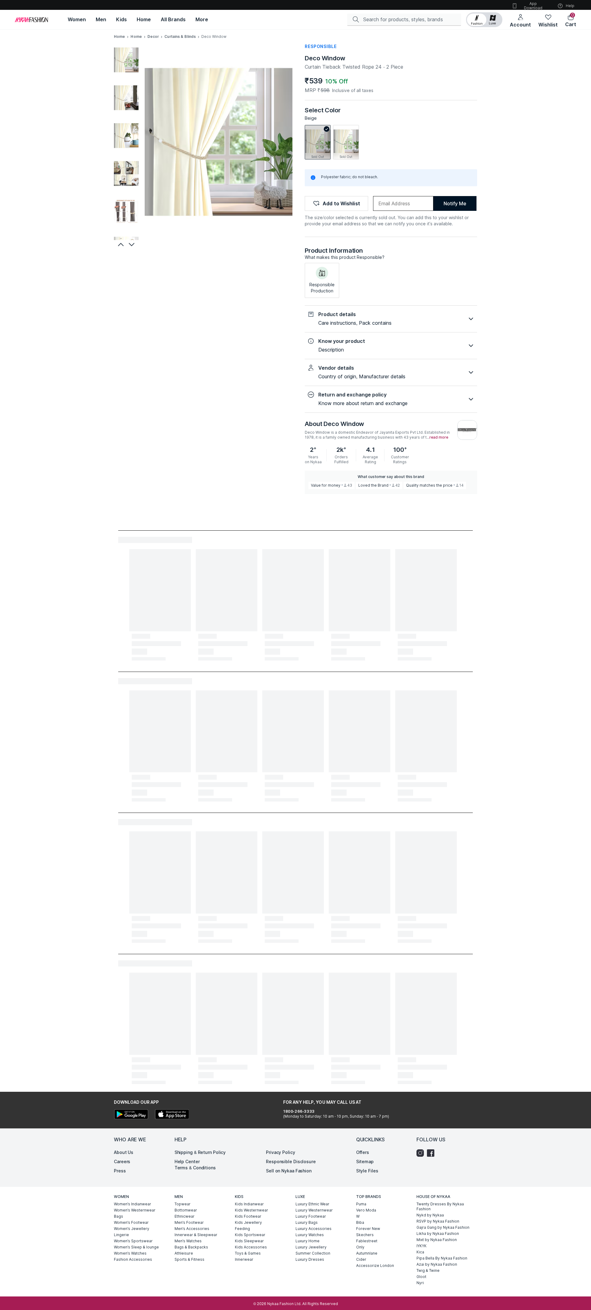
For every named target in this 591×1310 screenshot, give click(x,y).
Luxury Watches (310, 1234)
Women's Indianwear (132, 1204)
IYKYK (421, 1246)
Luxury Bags (307, 1222)
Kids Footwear (248, 1216)
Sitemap (365, 1161)
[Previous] (120, 244)
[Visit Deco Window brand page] (467, 430)
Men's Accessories (192, 1228)
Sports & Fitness (189, 1259)
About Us (123, 1152)
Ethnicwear (185, 1216)
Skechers (365, 1234)
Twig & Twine (428, 1270)
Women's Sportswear (133, 1241)
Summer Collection (313, 1253)
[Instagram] (421, 1153)
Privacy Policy (280, 1152)
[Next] (132, 244)
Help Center (187, 1161)
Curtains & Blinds (180, 36)
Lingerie (121, 1234)
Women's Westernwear (134, 1210)
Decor (153, 36)
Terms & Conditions (195, 1167)
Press (120, 1170)
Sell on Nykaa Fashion (289, 1170)
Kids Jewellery (248, 1222)
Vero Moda (366, 1210)
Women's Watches (130, 1253)
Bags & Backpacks (191, 1247)
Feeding (242, 1228)
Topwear (183, 1204)
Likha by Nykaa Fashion (437, 1233)
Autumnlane (366, 1253)
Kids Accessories (251, 1247)
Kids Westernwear (251, 1210)
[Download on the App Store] (172, 1115)
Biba (360, 1222)
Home (119, 36)
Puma (361, 1204)
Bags (118, 1216)
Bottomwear (186, 1210)
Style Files (367, 1170)
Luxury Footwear (311, 1216)
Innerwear (244, 1259)
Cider (361, 1259)
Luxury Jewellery (311, 1247)
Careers (122, 1161)
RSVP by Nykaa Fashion (437, 1221)
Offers (362, 1152)
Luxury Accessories (314, 1228)
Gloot (421, 1276)
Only (360, 1247)
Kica (420, 1252)
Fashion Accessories (133, 1259)
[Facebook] (432, 1153)
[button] (484, 19)
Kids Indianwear (249, 1204)
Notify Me (455, 203)
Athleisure (184, 1253)
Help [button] (570, 5)
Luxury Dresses (310, 1259)
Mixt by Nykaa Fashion (436, 1239)
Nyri (420, 1282)
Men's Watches (188, 1241)
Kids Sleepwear (249, 1241)
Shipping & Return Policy (200, 1152)
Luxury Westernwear (314, 1210)
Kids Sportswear (250, 1234)
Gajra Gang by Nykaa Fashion (442, 1227)
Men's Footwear (189, 1222)
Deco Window (325, 58)
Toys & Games (248, 1253)
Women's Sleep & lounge (136, 1247)
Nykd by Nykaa (430, 1215)
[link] (318, 142)
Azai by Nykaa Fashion (436, 1264)
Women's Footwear (131, 1222)
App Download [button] (533, 5)
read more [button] (438, 437)
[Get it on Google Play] (131, 1115)
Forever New (368, 1228)
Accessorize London (375, 1265)
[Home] (31, 19)
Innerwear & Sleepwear (196, 1234)
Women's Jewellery (131, 1228)
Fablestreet (366, 1241)
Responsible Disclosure (291, 1161)
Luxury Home (308, 1241)
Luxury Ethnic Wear (312, 1204)
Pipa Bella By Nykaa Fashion (441, 1258)
